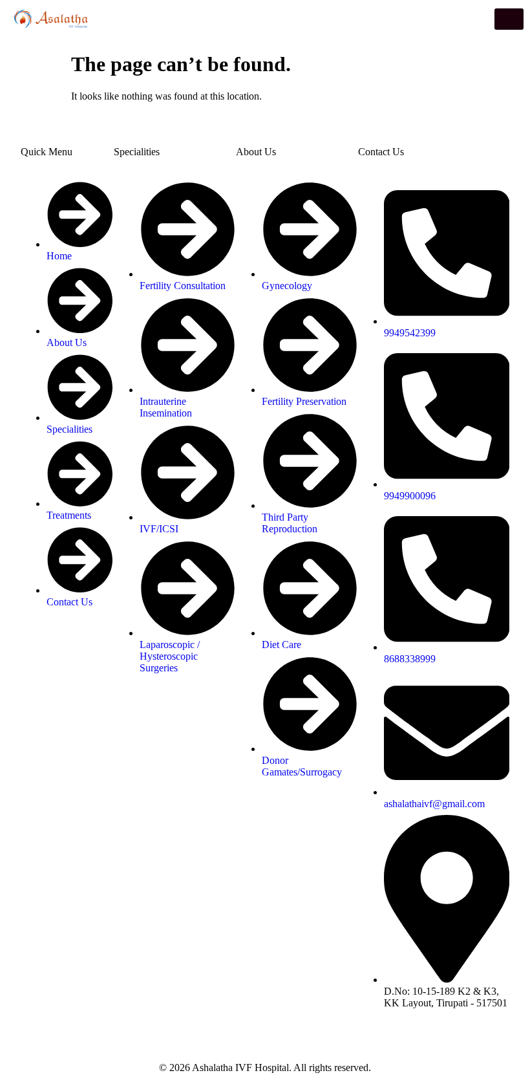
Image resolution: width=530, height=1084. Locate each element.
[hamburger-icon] (509, 19)
